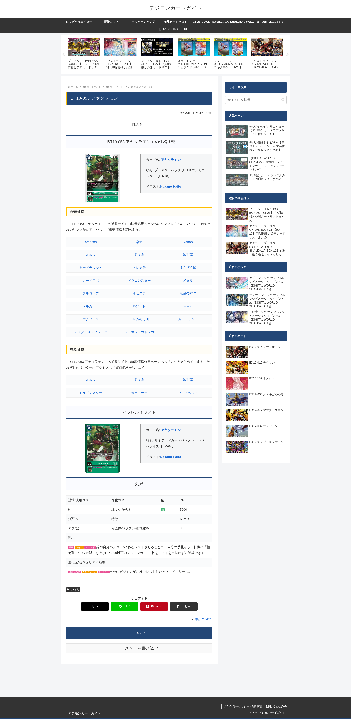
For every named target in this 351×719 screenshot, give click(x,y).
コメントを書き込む (139, 648)
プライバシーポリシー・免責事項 (242, 706)
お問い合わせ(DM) (276, 706)
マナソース (90, 319)
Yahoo (188, 242)
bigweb (188, 306)
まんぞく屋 (188, 268)
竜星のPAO (188, 293)
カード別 (74, 589)
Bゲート (139, 306)
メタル (188, 280)
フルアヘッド (188, 393)
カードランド (188, 319)
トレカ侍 (139, 268)
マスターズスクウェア (90, 332)
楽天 (139, 242)
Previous (63, 54)
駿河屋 (188, 255)
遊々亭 (139, 255)
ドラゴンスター (139, 280)
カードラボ (90, 280)
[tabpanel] (84, 54)
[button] (184, 606)
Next (287, 54)
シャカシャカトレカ (139, 332)
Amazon (91, 242)
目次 (135, 124)
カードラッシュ (90, 268)
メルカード (90, 306)
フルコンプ (90, 293)
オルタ (91, 255)
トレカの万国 (139, 319)
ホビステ (139, 293)
